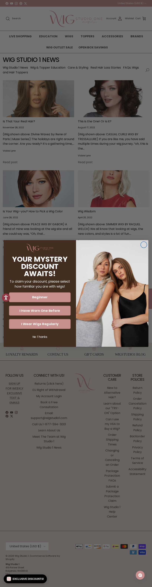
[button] (25, 578)
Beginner (40, 297)
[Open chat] (140, 575)
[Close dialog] (144, 245)
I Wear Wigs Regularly (40, 324)
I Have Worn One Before (39, 310)
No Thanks (39, 337)
